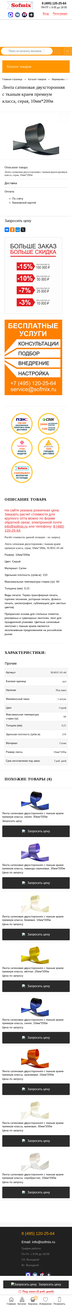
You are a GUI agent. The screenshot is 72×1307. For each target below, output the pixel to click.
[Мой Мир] (17, 229)
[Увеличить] (36, 138)
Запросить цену (38, 831)
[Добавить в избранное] (63, 117)
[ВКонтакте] (7, 229)
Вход (46, 13)
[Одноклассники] (12, 229)
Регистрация (60, 13)
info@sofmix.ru (16, 526)
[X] (23, 229)
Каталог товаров (19, 66)
